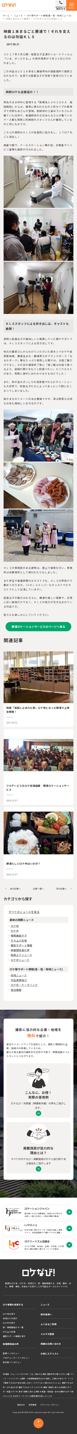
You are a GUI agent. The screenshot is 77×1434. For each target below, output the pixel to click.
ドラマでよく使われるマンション (47, 1383)
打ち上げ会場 (19, 940)
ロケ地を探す (9, 1313)
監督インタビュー (11, 1353)
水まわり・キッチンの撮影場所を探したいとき (32, 1396)
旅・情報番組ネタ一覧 (13, 1327)
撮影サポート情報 (21, 945)
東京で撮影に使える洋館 (29, 1391)
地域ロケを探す (10, 1318)
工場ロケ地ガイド (59, 1378)
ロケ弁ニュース (20, 960)
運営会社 (21, 1404)
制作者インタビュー (12, 1362)
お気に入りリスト (50, 1353)
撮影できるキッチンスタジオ (31, 1387)
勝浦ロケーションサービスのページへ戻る (38, 626)
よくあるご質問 (48, 1324)
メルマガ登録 (47, 1333)
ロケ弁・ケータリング (24, 985)
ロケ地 (15, 926)
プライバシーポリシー (50, 1404)
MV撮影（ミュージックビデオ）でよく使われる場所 (24, 1374)
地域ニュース (19, 975)
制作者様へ (46, 1314)
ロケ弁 (15, 931)
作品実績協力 (19, 980)
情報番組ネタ (19, 935)
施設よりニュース (21, 955)
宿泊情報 (16, 990)
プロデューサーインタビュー (16, 1357)
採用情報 (33, 1404)
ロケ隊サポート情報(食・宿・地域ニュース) (49, 15)
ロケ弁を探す (9, 1322)
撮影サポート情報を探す (14, 1336)
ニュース (18, 15)
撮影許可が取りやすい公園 (58, 1374)
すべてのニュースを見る (24, 912)
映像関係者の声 (20, 950)
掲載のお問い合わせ (51, 1343)
